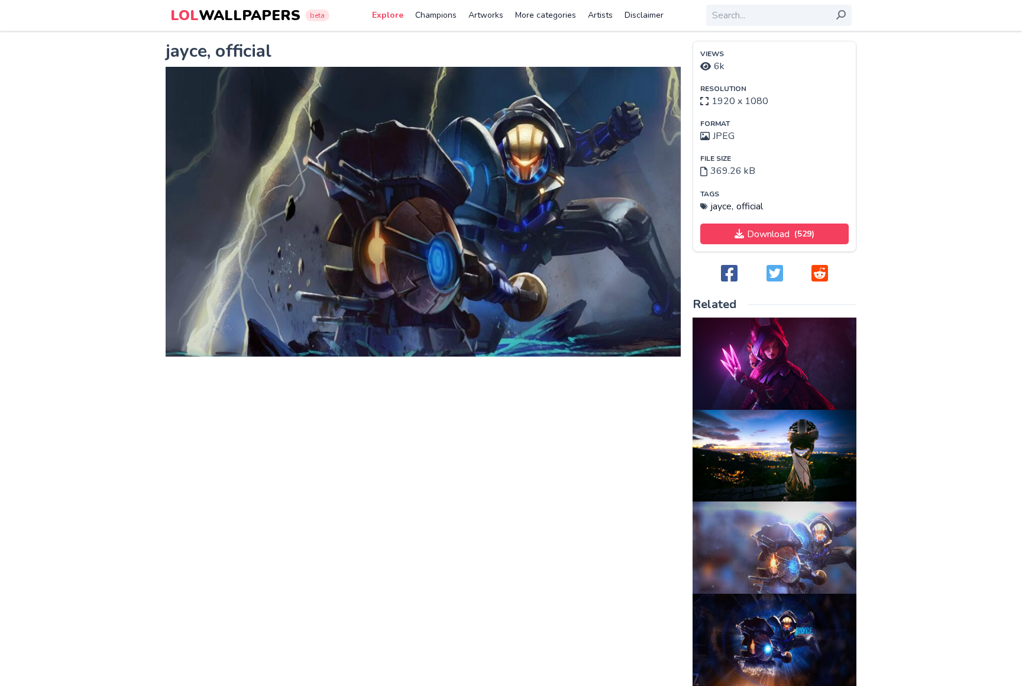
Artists (600, 15)
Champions (436, 15)
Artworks (485, 15)
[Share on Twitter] (775, 274)
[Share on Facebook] (729, 274)
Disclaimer (644, 15)
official (749, 206)
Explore (387, 15)
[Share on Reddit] (819, 274)
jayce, (721, 206)
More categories (545, 15)
